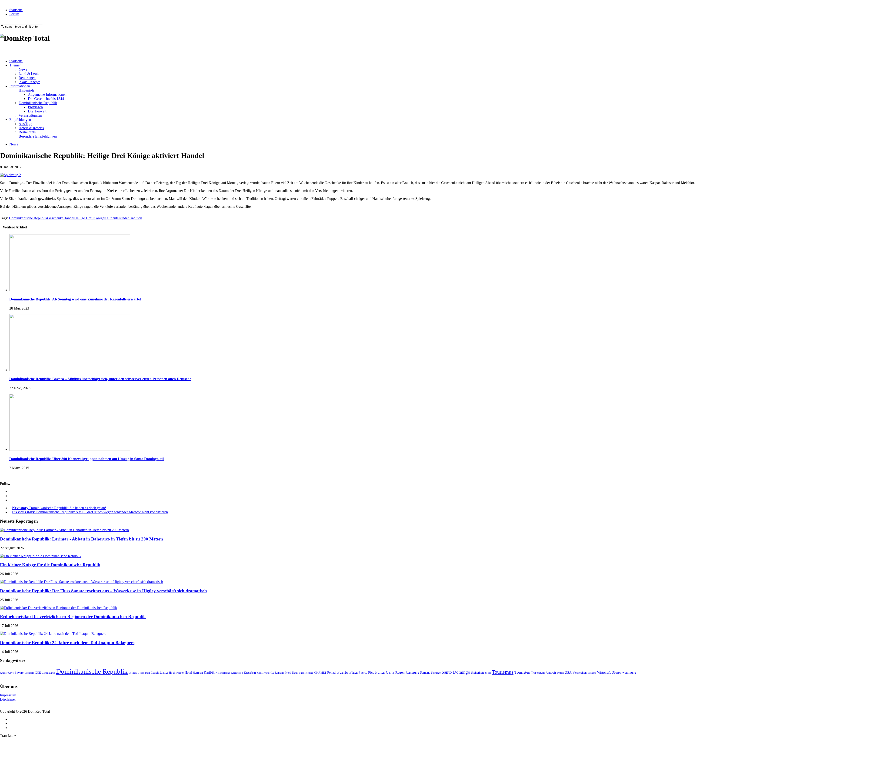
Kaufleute (111, 218)
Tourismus (502, 672)
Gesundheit (144, 672)
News (23, 69)
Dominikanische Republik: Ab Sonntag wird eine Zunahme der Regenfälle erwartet (75, 299)
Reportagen (27, 78)
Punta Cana (384, 672)
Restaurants (27, 132)
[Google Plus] (10, 496)
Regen (400, 672)
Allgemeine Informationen (47, 94)
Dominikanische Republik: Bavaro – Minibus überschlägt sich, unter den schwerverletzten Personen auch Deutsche (100, 379)
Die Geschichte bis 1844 (46, 99)
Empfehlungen (20, 120)
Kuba (260, 672)
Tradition (135, 218)
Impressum (8, 695)
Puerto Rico (366, 672)
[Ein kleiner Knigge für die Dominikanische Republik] (40, 556)
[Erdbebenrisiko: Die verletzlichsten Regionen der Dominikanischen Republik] (58, 608)
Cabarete (29, 672)
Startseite (16, 10)
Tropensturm (538, 672)
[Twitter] (10, 500)
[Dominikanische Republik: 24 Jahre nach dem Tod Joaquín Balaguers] (53, 634)
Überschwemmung (624, 672)
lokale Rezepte (29, 82)
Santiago (436, 672)
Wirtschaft (604, 672)
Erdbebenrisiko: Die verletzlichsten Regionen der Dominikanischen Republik (73, 616)
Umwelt (551, 672)
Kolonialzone (223, 673)
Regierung (412, 672)
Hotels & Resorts (31, 128)
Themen (15, 65)
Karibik (209, 672)
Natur (295, 672)
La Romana (277, 672)
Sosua (488, 672)
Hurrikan (198, 672)
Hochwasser (176, 672)
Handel (68, 218)
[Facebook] (10, 492)
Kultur (266, 672)
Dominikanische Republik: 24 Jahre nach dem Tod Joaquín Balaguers (67, 642)
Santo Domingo (456, 672)
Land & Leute (29, 74)
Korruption (237, 673)
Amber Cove (7, 672)
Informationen (19, 86)
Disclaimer (8, 699)
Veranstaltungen (30, 115)
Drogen (133, 672)
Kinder (124, 218)
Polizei (331, 672)
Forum (14, 14)
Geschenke (55, 218)
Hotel (188, 672)
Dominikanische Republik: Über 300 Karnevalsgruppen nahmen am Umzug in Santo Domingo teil (86, 459)
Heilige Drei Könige (89, 218)
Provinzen (35, 107)
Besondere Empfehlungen (38, 136)
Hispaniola (26, 90)
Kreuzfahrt (250, 672)
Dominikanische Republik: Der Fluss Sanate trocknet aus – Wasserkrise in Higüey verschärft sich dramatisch (103, 590)
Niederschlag (306, 672)
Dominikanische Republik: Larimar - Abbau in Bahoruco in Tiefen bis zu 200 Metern (81, 539)
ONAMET (320, 672)
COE (38, 672)
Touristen (522, 672)
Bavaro (19, 672)
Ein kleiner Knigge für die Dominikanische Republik (50, 564)
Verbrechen (580, 672)
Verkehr (592, 672)
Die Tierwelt (37, 111)
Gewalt (155, 672)
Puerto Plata (347, 672)
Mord (288, 672)
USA (568, 672)
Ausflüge (25, 124)
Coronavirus (48, 672)
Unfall (560, 672)
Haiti (164, 672)
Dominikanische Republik (38, 103)
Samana (425, 672)
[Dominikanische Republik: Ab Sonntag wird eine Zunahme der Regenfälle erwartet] (69, 290)
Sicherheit (477, 672)
